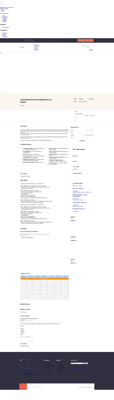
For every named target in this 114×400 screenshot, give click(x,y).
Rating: (21, 325)
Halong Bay (75, 169)
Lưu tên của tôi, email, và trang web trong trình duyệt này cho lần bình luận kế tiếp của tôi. (41, 323)
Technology (5, 36)
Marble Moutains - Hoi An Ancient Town (80, 195)
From (74, 191)
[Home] (22, 47)
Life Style (5, 34)
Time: (72, 132)
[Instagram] (70, 40)
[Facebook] (66, 40)
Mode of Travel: (24, 237)
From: (72, 129)
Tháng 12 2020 (6, 27)
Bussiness (5, 32)
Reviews (87, 115)
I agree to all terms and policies (77, 368)
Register (2, 11)
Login (2, 9)
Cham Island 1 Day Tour (79, 202)
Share (75, 111)
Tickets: (72, 135)
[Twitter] (62, 40)
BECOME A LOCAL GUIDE (6, 7)
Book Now (82, 140)
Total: (72, 137)
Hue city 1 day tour (78, 188)
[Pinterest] (75, 40)
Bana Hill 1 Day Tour (79, 209)
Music (4, 35)
